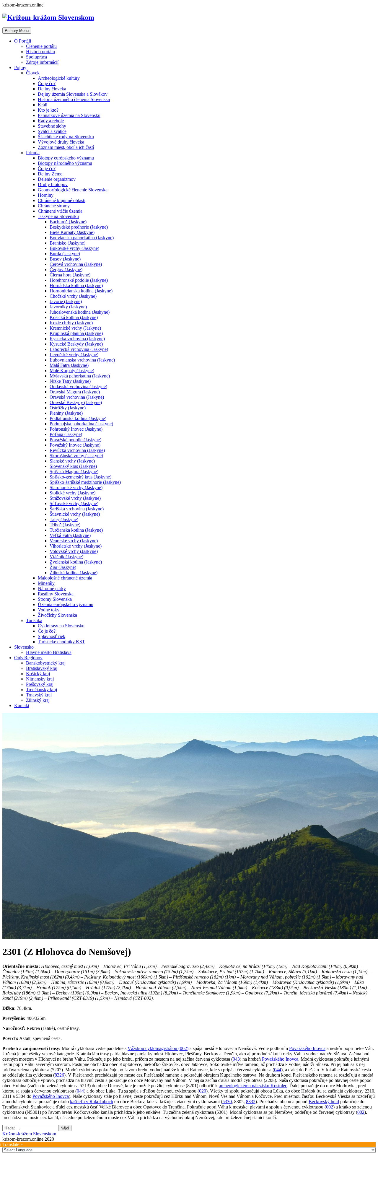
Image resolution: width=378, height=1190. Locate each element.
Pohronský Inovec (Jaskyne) (76, 429)
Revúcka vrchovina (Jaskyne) (77, 450)
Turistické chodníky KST (61, 641)
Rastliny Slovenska (56, 593)
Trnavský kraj (39, 694)
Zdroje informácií (42, 62)
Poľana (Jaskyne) (66, 434)
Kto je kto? (48, 110)
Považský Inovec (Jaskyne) (75, 444)
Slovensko (24, 646)
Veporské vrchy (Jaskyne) (74, 540)
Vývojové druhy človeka (61, 141)
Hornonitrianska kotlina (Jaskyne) (81, 290)
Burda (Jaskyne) (65, 253)
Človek (33, 72)
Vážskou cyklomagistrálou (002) (158, 1048)
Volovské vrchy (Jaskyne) (74, 551)
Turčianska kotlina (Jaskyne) (76, 530)
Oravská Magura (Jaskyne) (75, 391)
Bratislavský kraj (41, 668)
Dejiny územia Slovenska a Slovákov (72, 94)
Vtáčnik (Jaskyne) (66, 556)
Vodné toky (48, 609)
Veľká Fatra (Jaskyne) (70, 535)
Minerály (46, 583)
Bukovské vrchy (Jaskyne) (74, 248)
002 (329, 1106)
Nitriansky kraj (40, 678)
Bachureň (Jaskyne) (68, 221)
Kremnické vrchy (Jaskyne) (75, 328)
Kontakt (21, 705)
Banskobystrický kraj (46, 662)
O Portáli (22, 40)
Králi (42, 104)
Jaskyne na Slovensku (58, 216)
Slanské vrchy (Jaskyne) (72, 460)
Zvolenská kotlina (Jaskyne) (76, 561)
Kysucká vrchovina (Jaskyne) (77, 338)
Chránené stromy (54, 205)
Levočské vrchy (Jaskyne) (74, 354)
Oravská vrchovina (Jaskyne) (77, 397)
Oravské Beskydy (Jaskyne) (76, 402)
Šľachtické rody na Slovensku (66, 136)
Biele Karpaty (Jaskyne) (72, 232)
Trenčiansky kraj (41, 689)
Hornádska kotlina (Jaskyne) (76, 285)
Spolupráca (36, 56)
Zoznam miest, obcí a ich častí (66, 147)
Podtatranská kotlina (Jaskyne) (78, 418)
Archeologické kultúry (59, 78)
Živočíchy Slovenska (57, 615)
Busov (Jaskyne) (65, 258)
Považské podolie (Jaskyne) (75, 439)
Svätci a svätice (52, 131)
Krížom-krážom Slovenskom (29, 1133)
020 (202, 1090)
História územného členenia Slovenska (74, 99)
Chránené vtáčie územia (60, 211)
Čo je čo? (47, 83)
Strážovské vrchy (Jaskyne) (75, 498)
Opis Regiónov (28, 657)
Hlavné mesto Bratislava (48, 652)
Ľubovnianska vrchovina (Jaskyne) (82, 359)
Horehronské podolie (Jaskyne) (79, 280)
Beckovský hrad (324, 1101)
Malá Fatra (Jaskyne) (69, 365)
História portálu (40, 51)
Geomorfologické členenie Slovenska (72, 189)
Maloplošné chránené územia (65, 577)
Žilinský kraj (38, 700)
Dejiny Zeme (50, 173)
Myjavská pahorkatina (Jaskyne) (80, 375)
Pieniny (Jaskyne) (66, 413)
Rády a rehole (51, 120)
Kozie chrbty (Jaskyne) (71, 322)
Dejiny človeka (52, 88)
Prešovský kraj (39, 684)
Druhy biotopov (53, 184)
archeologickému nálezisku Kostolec (253, 1085)
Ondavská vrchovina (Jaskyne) (78, 386)
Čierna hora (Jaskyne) (70, 274)
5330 (227, 1101)
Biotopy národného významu (65, 163)
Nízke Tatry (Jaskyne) (70, 381)
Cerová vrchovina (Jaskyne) (76, 264)
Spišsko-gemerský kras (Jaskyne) (80, 476)
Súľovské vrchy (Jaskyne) (74, 503)
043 (236, 1059)
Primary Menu (17, 30)
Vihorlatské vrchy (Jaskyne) (76, 545)
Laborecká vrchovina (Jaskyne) (79, 349)
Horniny (45, 195)
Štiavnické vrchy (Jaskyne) (75, 514)
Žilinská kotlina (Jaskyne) (73, 572)
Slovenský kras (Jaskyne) (73, 466)
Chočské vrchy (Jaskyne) (73, 296)
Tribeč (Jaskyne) (65, 524)
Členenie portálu (41, 46)
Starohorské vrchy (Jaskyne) (76, 487)
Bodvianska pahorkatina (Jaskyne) (82, 237)
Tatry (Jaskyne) (64, 519)
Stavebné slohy (52, 125)
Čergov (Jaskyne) (66, 269)
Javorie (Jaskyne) (66, 301)
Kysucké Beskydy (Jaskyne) (76, 343)
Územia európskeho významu (65, 604)
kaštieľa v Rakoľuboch (91, 1101)
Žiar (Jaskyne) (63, 567)
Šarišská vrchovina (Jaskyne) (77, 508)
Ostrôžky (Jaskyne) (68, 407)
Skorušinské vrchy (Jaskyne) (76, 455)
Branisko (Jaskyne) (67, 242)
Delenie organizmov (57, 179)
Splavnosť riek (51, 636)
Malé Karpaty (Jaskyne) (72, 370)
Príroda (33, 152)
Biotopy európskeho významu (66, 157)
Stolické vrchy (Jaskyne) (72, 492)
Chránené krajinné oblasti (61, 200)
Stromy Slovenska (55, 599)
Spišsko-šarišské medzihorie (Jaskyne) (85, 482)
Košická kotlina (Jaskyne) (74, 317)
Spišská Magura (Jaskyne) (74, 471)
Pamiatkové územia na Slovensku (69, 115)
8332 (250, 1101)
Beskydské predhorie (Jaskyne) (79, 226)
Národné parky (52, 588)
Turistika (34, 620)
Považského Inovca (307, 1048)
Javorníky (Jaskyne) (68, 306)
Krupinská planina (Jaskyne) (76, 333)
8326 (59, 1074)
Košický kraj (38, 673)
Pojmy (20, 67)
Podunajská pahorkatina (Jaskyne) (81, 423)
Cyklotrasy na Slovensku (61, 625)
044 (277, 1069)
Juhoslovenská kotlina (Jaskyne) (80, 312)
